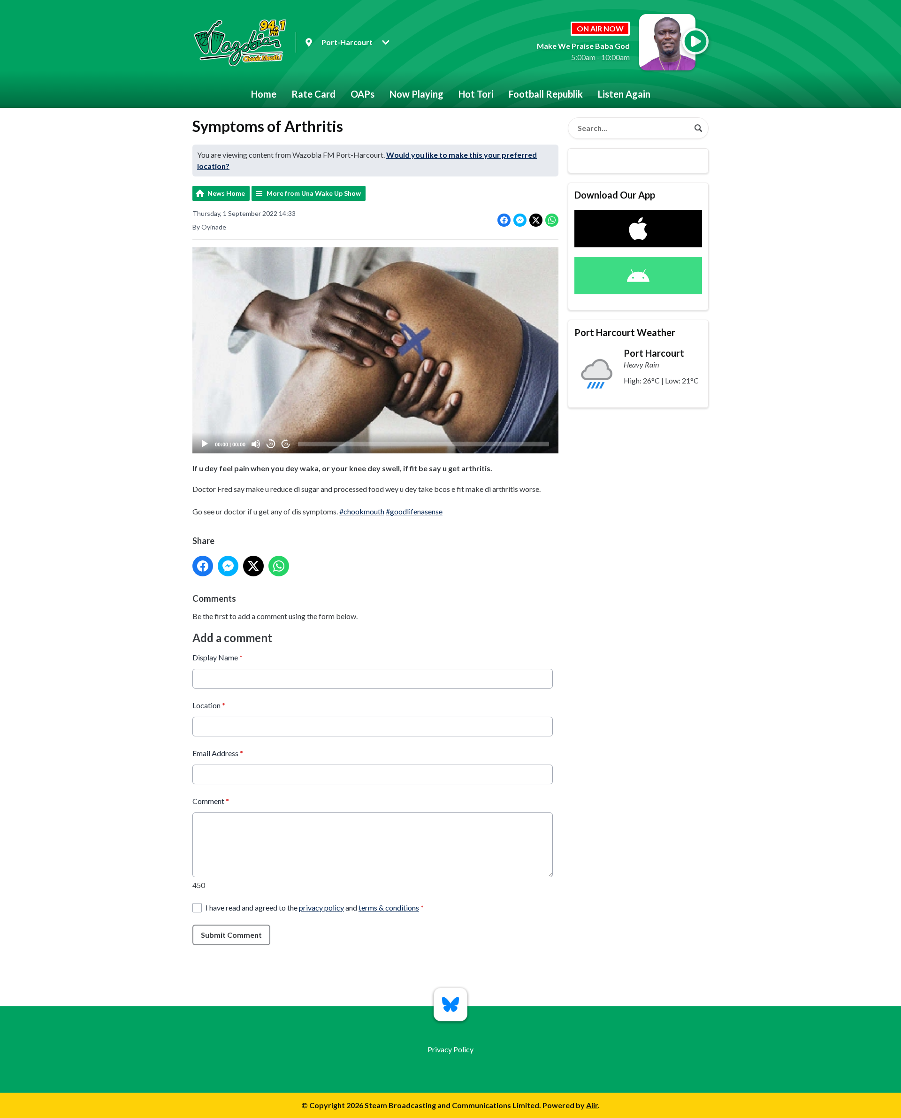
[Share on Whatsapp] (551, 220)
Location (208, 705)
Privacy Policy (450, 1049)
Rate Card (313, 94)
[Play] (204, 444)
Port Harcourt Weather (624, 332)
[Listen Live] (695, 41)
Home (263, 94)
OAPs (362, 94)
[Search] (698, 128)
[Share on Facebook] (504, 220)
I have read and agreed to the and (315, 907)
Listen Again (624, 94)
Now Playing (416, 94)
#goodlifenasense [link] (414, 511)
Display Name (217, 657)
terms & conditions (389, 907)
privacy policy (321, 907)
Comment (210, 800)
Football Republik (546, 94)
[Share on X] (535, 220)
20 (271, 444)
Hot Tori (476, 94)
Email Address (217, 753)
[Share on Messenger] (520, 220)
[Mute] (255, 444)
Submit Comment (231, 934)
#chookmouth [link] (361, 511)
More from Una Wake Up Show (314, 193)
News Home (226, 193)
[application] (375, 350)
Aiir (592, 1105)
